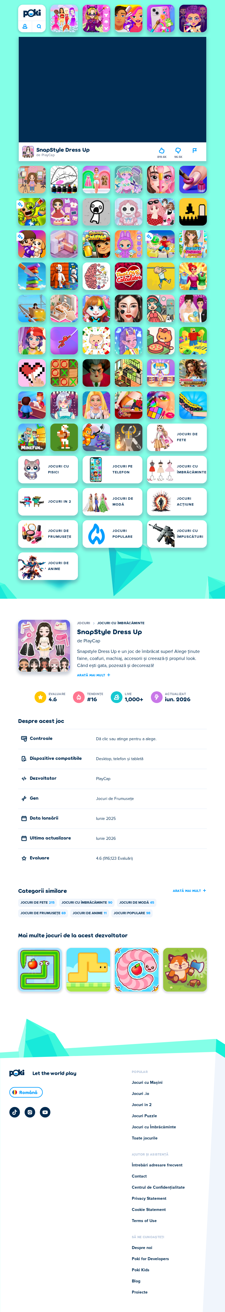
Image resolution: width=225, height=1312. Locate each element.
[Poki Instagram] (30, 1112)
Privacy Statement (149, 1199)
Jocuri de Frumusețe (43, 913)
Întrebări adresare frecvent (157, 1165)
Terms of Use (144, 1221)
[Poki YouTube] (45, 1112)
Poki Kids (140, 1270)
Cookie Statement (149, 1210)
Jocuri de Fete (37, 903)
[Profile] (25, 26)
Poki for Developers (150, 1259)
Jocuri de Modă (136, 903)
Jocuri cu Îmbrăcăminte (121, 623)
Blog (136, 1281)
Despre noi (142, 1248)
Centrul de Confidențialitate (158, 1187)
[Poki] (32, 13)
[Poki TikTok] (14, 1112)
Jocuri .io (140, 1094)
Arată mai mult (91, 675)
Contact (139, 1176)
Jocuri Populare (132, 913)
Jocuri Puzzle (144, 1116)
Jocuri (83, 623)
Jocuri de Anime (90, 913)
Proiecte (140, 1292)
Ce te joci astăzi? (39, 26)
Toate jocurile (145, 1138)
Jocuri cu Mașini (147, 1083)
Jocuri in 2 (141, 1105)
